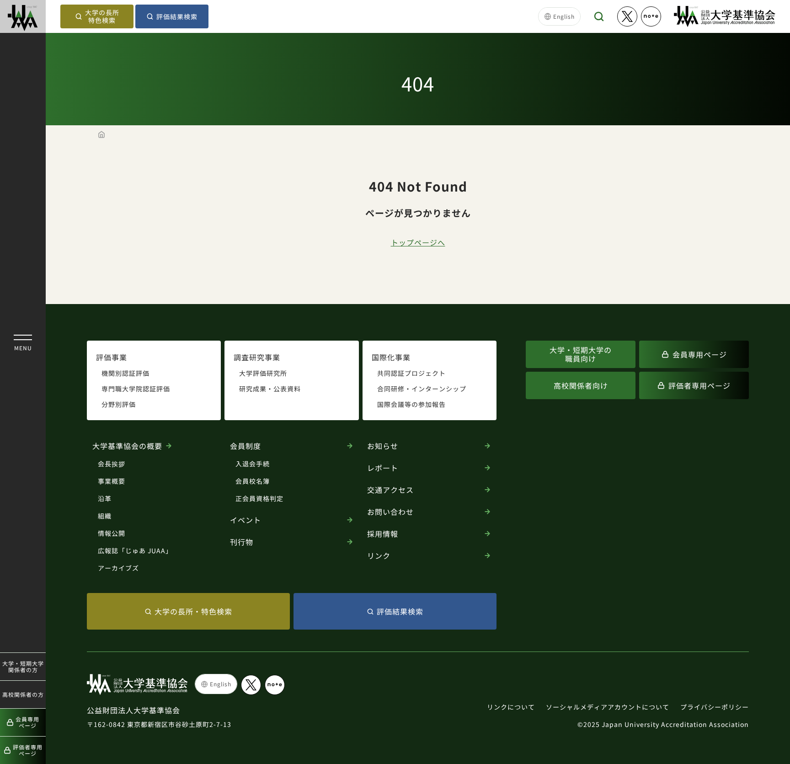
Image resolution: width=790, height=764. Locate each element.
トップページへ (418, 242)
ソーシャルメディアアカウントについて (607, 706)
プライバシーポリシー (714, 706)
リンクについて (511, 706)
